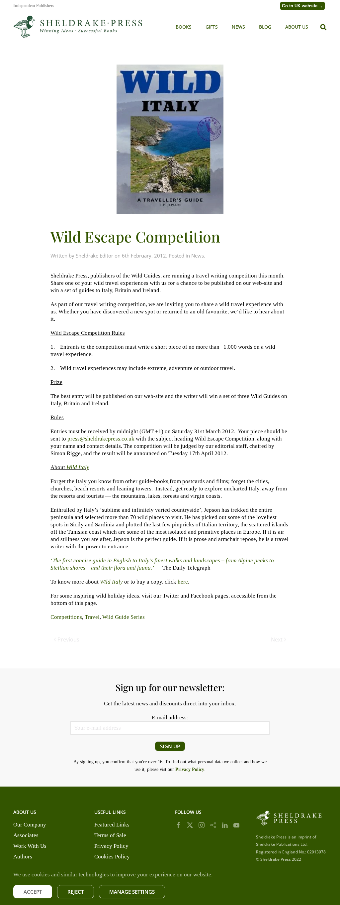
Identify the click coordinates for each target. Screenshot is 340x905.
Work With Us (29, 846)
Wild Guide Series (123, 617)
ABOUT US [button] (296, 27)
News (197, 255)
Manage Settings (132, 891)
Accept (33, 891)
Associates (26, 835)
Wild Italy (111, 582)
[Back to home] (78, 26)
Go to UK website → (302, 5)
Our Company (29, 824)
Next (277, 639)
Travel (92, 617)
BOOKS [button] (184, 27)
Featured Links (111, 824)
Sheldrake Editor (94, 255)
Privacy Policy (111, 846)
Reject (75, 891)
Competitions (66, 617)
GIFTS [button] (212, 27)
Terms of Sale (110, 835)
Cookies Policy (112, 856)
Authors (22, 856)
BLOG (265, 27)
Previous (68, 639)
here (183, 582)
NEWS (238, 27)
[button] (323, 26)
